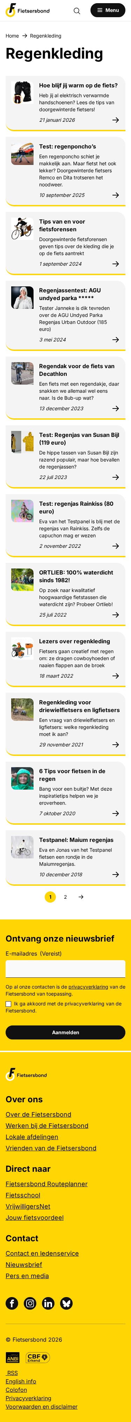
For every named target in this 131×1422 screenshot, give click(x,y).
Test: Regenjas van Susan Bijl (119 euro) (79, 438)
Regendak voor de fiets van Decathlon (77, 370)
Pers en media (27, 1276)
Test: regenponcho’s (67, 146)
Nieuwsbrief (24, 1264)
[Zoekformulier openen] (80, 10)
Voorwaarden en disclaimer (42, 1406)
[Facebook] (12, 1303)
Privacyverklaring (28, 1398)
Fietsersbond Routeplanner (47, 1184)
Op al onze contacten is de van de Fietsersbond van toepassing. (65, 990)
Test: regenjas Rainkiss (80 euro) (76, 507)
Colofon (16, 1389)
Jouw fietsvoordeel (35, 1217)
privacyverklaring (88, 987)
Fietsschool (23, 1195)
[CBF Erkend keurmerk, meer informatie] (38, 1357)
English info (21, 1381)
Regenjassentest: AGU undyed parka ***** (70, 294)
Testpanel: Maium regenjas (76, 839)
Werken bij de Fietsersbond (47, 1125)
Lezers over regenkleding (74, 641)
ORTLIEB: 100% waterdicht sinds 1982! (76, 576)
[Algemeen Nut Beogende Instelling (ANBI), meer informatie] (13, 1357)
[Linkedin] (48, 1303)
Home (12, 36)
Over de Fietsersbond (38, 1114)
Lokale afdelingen (32, 1137)
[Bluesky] (66, 1303)
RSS (12, 1372)
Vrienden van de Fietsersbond (51, 1148)
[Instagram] (30, 1303)
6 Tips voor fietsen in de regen (72, 775)
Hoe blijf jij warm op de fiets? (78, 85)
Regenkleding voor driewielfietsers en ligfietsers (79, 706)
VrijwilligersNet (28, 1206)
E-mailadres (34, 953)
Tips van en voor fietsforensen (62, 225)
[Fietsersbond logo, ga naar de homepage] (28, 10)
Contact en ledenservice (42, 1253)
